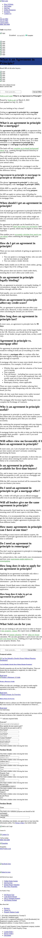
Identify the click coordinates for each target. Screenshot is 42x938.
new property (6, 631)
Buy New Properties (10, 886)
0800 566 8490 (5, 840)
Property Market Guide (11, 912)
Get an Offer (4, 19)
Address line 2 (4, 761)
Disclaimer (7, 935)
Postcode (3, 722)
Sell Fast (7, 8)
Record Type (4, 784)
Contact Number (6, 738)
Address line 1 (5, 755)
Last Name (4, 734)
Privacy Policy (20, 823)
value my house (33, 635)
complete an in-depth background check (19, 149)
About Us (7, 910)
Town (2, 767)
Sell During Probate (10, 900)
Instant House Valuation (11, 885)
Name (2, 807)
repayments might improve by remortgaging (16, 560)
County (2, 779)
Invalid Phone (4, 796)
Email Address (5, 742)
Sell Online (7, 6)
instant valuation (15, 635)
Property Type (4, 773)
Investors (7, 12)
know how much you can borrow (25, 226)
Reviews (7, 908)
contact (14, 631)
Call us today (4, 22)
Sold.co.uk (4, 96)
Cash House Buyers (10, 896)
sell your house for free (8, 639)
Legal (10, 96)
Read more (3, 675)
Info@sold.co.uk (5, 848)
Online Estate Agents (11, 881)
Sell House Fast (9, 895)
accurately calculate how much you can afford (20, 235)
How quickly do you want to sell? (11, 726)
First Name (4, 730)
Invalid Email (4, 790)
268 (1, 817)
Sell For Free (8, 883)
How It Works (8, 4)
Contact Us (7, 13)
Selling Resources (10, 10)
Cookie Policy (8, 932)
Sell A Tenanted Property (12, 898)
